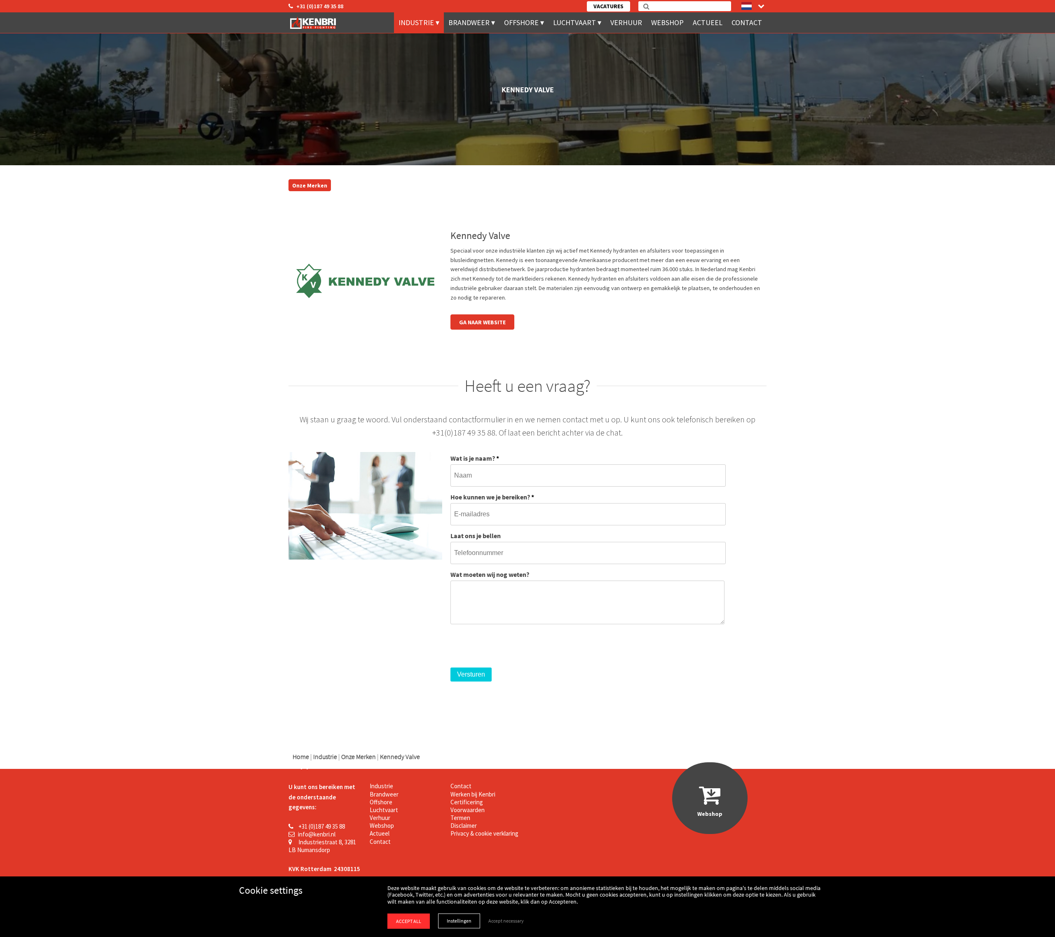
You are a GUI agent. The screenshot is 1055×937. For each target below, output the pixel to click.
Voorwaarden (467, 810)
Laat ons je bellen (475, 536)
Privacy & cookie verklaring (484, 833)
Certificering (466, 802)
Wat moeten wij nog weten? (489, 574)
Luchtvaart (574, 22)
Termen (460, 818)
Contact (746, 22)
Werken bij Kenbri (472, 794)
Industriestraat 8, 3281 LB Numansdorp (322, 846)
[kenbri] (314, 22)
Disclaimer (463, 825)
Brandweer (469, 22)
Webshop (667, 22)
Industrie (416, 22)
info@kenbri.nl (316, 834)
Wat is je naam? (474, 458)
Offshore (521, 22)
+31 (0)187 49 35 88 (319, 6)
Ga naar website (482, 322)
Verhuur (626, 22)
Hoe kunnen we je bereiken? (492, 497)
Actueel (707, 22)
